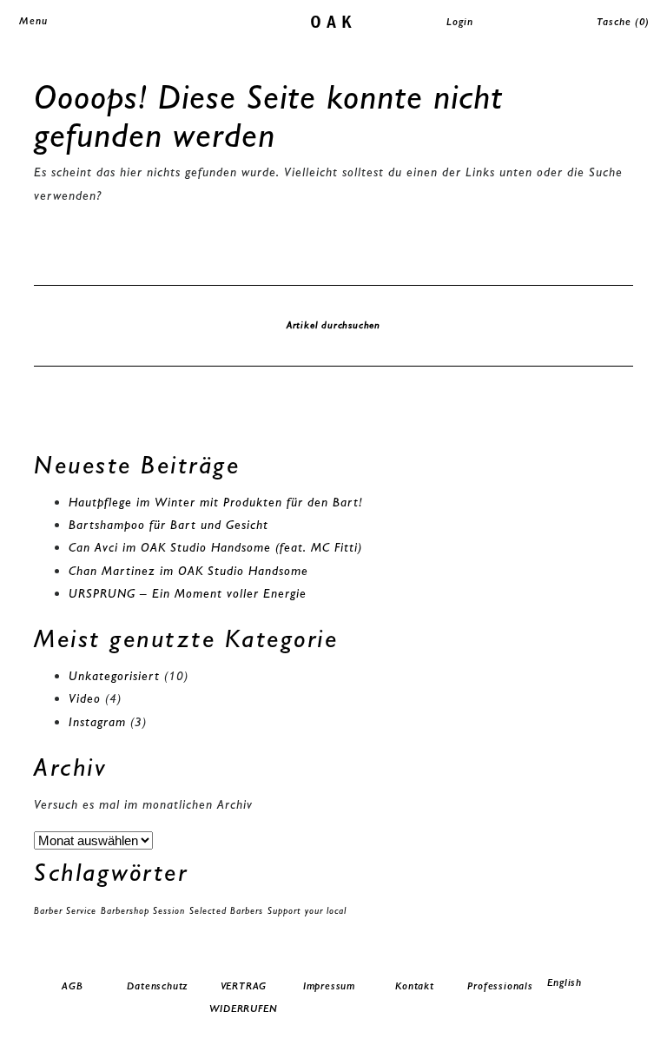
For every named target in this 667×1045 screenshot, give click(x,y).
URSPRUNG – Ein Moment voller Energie (188, 593)
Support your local (307, 910)
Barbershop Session (143, 910)
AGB (72, 986)
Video (85, 698)
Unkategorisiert (114, 676)
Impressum (329, 986)
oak (334, 20)
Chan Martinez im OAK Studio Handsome (188, 571)
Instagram (97, 722)
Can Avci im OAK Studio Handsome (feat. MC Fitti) (215, 547)
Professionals (499, 986)
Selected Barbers (226, 910)
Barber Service (65, 910)
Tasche (623, 22)
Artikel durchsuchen (333, 325)
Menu (33, 21)
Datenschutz (157, 986)
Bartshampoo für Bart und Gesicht (168, 524)
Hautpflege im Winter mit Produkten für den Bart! (216, 502)
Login (459, 22)
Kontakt (414, 986)
